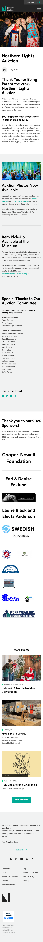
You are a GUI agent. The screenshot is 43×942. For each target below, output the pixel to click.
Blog (24, 869)
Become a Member (10, 877)
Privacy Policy (28, 877)
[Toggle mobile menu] (39, 8)
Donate (5, 881)
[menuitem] (11, 869)
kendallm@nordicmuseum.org (14, 274)
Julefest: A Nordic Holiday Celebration (18, 690)
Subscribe (20, 850)
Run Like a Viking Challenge (19, 785)
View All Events (21, 800)
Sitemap (25, 881)
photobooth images (20, 201)
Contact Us (6, 869)
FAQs (4, 873)
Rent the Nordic (8, 885)
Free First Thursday (14, 733)
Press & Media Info (30, 873)
